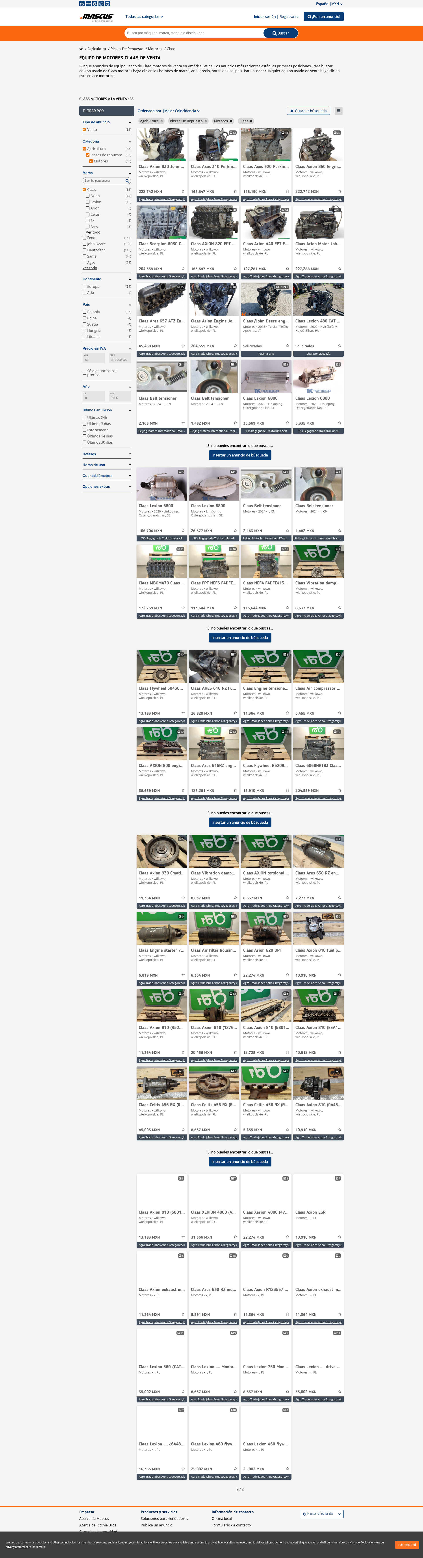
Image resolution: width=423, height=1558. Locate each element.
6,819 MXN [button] (148, 976)
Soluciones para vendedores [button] (164, 1518)
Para (112, 393)
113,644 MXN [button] (202, 608)
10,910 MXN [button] (306, 976)
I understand (407, 1545)
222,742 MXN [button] (150, 192)
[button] (106, 111)
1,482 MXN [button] (200, 424)
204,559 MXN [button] (150, 269)
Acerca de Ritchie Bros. (98, 1525)
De (85, 393)
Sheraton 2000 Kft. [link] (318, 354)
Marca (88, 173)
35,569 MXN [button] (253, 424)
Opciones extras (96, 486)
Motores (155, 48)
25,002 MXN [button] (201, 1469)
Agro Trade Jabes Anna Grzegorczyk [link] (162, 199)
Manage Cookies (360, 1542)
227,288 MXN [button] (307, 269)
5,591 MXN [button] (200, 1315)
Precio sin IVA (94, 348)
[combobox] (303, 1514)
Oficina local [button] (222, 1518)
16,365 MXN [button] (149, 1469)
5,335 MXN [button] (304, 424)
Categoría (91, 141)
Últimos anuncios (97, 410)
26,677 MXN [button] (201, 531)
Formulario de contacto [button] (231, 1525)
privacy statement (17, 1547)
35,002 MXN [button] (149, 1392)
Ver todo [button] (93, 232)
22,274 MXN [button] (253, 976)
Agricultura (96, 48)
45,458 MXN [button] (149, 346)
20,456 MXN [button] (201, 1053)
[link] (162, 144)
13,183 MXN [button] (149, 714)
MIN (86, 355)
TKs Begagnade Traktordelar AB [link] (266, 431)
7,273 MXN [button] (304, 898)
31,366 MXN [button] (201, 1238)
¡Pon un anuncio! (326, 16)
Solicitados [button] (252, 346)
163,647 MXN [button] (202, 192)
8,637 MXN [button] (304, 608)
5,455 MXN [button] (304, 714)
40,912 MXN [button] (306, 1053)
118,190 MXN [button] (255, 192)
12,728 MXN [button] (253, 1053)
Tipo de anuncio (96, 122)
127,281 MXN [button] (255, 269)
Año (86, 386)
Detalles (89, 454)
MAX (112, 355)
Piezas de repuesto (127, 48)
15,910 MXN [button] (253, 791)
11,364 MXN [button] (253, 714)
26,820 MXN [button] (201, 714)
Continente (92, 279)
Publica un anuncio (157, 1525)
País (86, 304)
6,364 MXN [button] (200, 976)
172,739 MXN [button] (150, 608)
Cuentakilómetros (97, 476)
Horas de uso (94, 465)
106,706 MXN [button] (150, 531)
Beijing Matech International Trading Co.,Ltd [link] (167, 431)
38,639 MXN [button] (149, 791)
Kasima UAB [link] (266, 354)
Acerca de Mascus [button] (94, 1518)
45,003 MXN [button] (149, 1130)
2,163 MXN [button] (148, 424)
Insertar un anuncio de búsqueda (240, 455)
